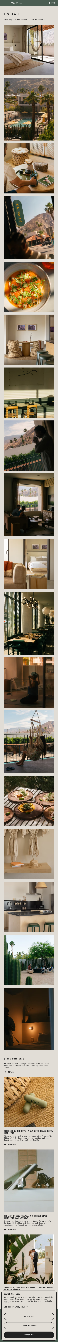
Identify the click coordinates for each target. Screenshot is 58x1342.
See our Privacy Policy (16, 1307)
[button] (5, 3)
